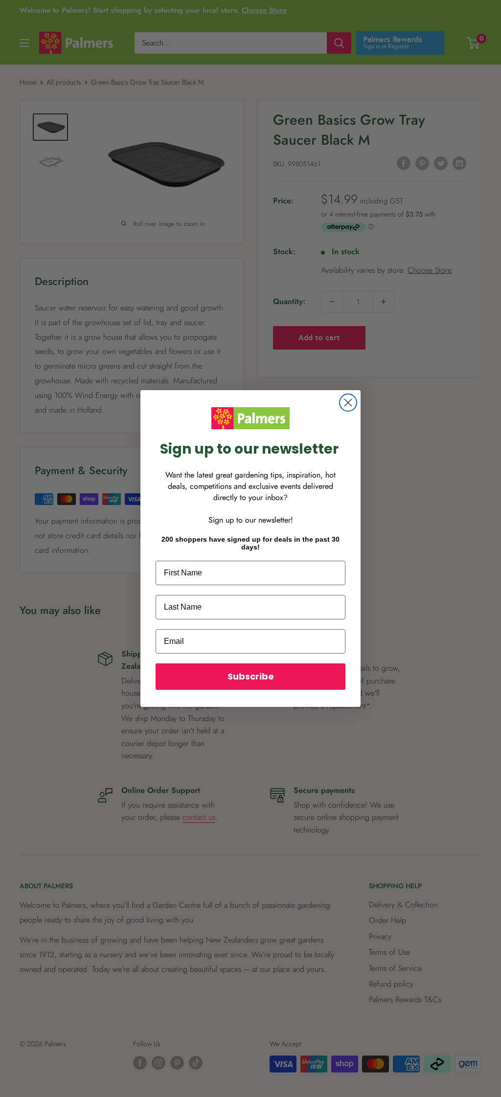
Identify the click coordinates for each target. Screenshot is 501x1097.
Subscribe (251, 676)
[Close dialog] (348, 402)
